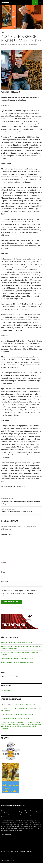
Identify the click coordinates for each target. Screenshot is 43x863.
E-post (4, 572)
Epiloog (4, 32)
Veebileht (4, 581)
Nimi (3, 563)
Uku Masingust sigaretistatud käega (21, 714)
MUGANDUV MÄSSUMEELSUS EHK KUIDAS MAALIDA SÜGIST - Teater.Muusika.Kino (20, 723)
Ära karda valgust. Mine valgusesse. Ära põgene (17, 662)
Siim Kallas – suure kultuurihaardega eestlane (16, 642)
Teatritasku (6, 2)
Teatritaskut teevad (25, 851)
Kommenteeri (7, 534)
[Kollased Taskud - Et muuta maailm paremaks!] (10, 778)
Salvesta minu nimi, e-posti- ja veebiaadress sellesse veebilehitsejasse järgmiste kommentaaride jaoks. (20, 593)
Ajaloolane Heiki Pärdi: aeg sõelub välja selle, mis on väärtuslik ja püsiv (21, 501)
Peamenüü (40, 2)
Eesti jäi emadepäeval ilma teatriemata (17, 718)
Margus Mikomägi (18, 44)
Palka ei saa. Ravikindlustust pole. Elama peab (16, 510)
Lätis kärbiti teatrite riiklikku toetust (24, 704)
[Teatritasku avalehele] (21, 622)
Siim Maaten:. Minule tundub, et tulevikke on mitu (18, 658)
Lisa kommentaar (32, 44)
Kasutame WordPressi (7, 860)
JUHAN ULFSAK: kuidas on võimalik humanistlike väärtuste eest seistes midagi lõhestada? (21, 726)
